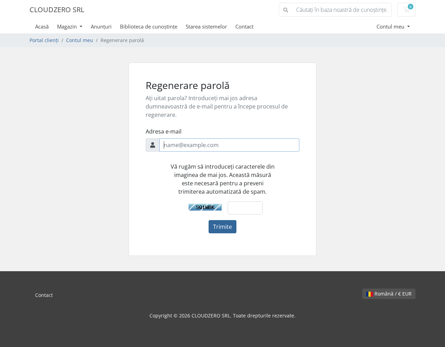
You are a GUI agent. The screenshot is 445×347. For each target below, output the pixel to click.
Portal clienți (44, 40)
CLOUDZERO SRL (57, 9)
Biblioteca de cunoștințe (148, 26)
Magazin (67, 26)
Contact (244, 26)
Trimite (222, 227)
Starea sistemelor (206, 26)
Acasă (42, 26)
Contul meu (391, 26)
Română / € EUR (392, 293)
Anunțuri (101, 26)
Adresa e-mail (163, 131)
